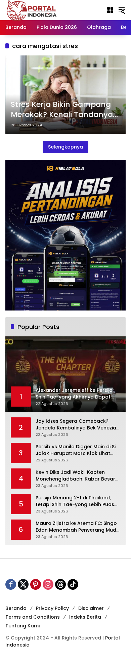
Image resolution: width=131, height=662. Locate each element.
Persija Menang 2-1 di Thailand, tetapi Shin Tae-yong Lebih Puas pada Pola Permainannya (75, 501)
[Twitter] (23, 584)
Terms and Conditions (32, 617)
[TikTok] (73, 584)
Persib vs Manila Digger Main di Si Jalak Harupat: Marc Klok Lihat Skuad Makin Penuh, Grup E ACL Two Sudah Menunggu (76, 450)
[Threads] (60, 584)
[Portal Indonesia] (31, 9)
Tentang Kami (22, 625)
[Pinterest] (35, 584)
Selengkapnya (65, 146)
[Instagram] (48, 584)
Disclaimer (91, 608)
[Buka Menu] (110, 10)
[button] (122, 10)
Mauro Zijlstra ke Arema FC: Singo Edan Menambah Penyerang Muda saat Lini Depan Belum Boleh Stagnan (78, 526)
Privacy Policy (52, 608)
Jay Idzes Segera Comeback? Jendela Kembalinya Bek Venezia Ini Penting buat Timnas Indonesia (77, 424)
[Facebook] (10, 584)
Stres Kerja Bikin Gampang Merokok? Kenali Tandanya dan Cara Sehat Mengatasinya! (62, 109)
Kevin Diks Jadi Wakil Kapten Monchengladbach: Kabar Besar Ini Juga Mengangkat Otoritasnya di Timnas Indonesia (77, 475)
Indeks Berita (85, 617)
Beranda (16, 608)
